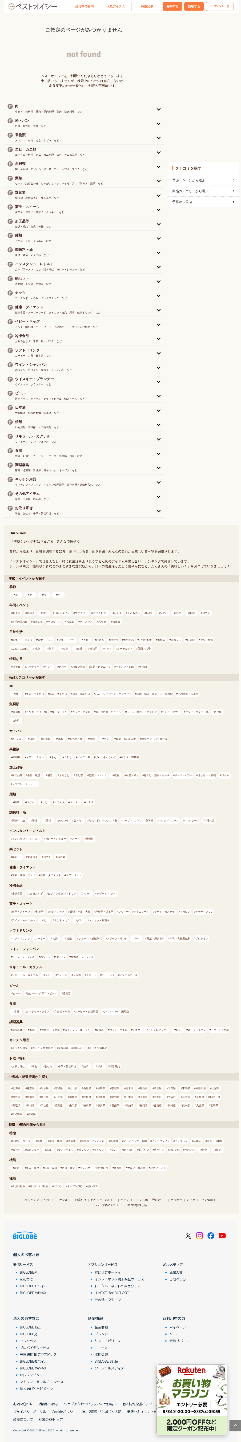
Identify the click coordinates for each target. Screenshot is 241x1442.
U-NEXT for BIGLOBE (112, 1292)
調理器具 (17, 1029)
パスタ (89, 802)
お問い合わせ (23, 1403)
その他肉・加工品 (188, 693)
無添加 (114, 1141)
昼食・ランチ (45, 639)
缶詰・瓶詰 (33, 775)
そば (45, 802)
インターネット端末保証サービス (119, 1279)
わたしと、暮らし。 (103, 1200)
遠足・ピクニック (100, 666)
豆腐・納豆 (132, 775)
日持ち (16, 1149)
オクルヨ (65, 1200)
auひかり (27, 1279)
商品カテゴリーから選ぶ (190, 191)
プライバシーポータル (29, 1411)
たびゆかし (209, 1200)
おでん (47, 857)
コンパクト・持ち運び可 (94, 1167)
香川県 (101, 1105)
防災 (51, 648)
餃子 (85, 1066)
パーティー (32, 666)
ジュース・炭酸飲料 (90, 938)
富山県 (45, 1097)
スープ (76, 838)
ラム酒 (77, 975)
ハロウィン (54, 621)
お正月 (16, 613)
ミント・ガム (62, 920)
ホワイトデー (100, 613)
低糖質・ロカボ (21, 1141)
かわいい (190, 1149)
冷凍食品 (17, 893)
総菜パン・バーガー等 (154, 738)
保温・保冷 (32, 1167)
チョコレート (141, 911)
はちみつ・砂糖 (207, 775)
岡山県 (45, 1105)
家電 (32, 1029)
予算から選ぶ (182, 202)
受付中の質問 (84, 6)
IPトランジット (31, 1375)
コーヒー (40, 938)
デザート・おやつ (106, 893)
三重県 (129, 1097)
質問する (172, 6)
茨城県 (115, 1088)
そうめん (59, 802)
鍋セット (17, 857)
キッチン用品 (20, 1048)
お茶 (55, 938)
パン (106, 738)
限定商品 (114, 1066)
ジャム (225, 775)
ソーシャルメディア (109, 1368)
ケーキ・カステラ (164, 911)
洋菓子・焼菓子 (104, 911)
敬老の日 (37, 621)
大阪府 (172, 1097)
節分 (45, 613)
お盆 (192, 613)
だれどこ (49, 1200)
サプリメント (73, 875)
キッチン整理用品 (42, 1048)
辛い (113, 1149)
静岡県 (101, 1097)
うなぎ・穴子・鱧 (36, 712)
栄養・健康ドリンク (23, 875)
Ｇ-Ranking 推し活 (135, 1205)
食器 (16, 1011)
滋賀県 (144, 1097)
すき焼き (32, 857)
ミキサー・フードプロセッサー (151, 1029)
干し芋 (79, 775)
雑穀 (92, 738)
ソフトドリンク (21, 938)
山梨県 (215, 1088)
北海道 (16, 1088)
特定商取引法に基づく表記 (101, 1411)
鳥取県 (16, 1105)
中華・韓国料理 (67, 1066)
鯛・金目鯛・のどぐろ (108, 712)
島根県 (31, 1105)
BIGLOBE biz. (30, 1327)
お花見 (118, 613)
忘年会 (102, 621)
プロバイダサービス (35, 1347)
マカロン (185, 911)
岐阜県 (87, 1097)
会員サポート (179, 1340)
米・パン (17, 738)
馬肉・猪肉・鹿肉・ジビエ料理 (155, 693)
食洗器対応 (18, 1186)
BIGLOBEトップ (51, 1419)
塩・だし (78, 820)
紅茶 (69, 938)
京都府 (158, 1097)
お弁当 (100, 639)
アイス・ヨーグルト (23, 920)
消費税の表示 (48, 1403)
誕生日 (16, 666)
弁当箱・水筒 (62, 1011)
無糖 (39, 1141)
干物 (218, 712)
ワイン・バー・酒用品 (116, 1011)
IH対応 (57, 1186)
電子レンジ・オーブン (77, 1029)
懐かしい (159, 1149)
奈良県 (200, 1097)
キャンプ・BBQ (125, 666)
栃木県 (129, 1088)
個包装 (118, 1167)
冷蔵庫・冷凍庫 (50, 1029)
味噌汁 (90, 838)
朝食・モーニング (22, 639)
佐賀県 (158, 1105)
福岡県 (144, 1105)
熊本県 (186, 1105)
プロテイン (201, 938)
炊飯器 (100, 1029)
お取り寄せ (18, 1066)
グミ (79, 920)
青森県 (31, 1088)
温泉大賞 (176, 1272)
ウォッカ (62, 975)
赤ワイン (45, 956)
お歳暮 (70, 621)
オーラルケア (125, 648)
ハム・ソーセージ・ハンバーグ (113, 693)
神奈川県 (201, 1088)
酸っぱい (128, 1149)
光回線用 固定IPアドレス (38, 1354)
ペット (108, 648)
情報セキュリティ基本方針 (147, 1411)
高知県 (129, 1105)
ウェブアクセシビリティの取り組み (90, 1403)
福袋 (37, 648)
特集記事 (147, 6)
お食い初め (78, 666)
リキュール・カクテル (25, 975)
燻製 (116, 775)
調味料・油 (18, 820)
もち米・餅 (76, 738)
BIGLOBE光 (28, 1272)
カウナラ (176, 1200)
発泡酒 (67, 993)
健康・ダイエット (50, 875)
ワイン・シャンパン (23, 956)
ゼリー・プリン (204, 911)
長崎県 (172, 1105)
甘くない (84, 1149)
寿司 (16, 720)
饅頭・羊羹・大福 (80, 911)
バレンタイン (62, 613)
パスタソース (191, 820)
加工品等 (17, 775)
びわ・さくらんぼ (105, 757)
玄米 (60, 738)
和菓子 (40, 911)
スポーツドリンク (117, 938)
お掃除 (191, 639)
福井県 (73, 1097)
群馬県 (144, 1088)
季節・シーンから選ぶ (188, 180)
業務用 (93, 648)
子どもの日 (133, 613)
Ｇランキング (30, 1200)
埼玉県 (158, 1088)
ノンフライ (181, 1141)
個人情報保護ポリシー (138, 1403)
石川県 (59, 1097)
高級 (48, 1149)
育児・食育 (206, 639)
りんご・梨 (83, 757)
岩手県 (45, 1088)
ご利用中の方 (174, 1318)
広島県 (59, 1105)
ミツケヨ (192, 1200)
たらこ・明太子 (171, 712)
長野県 (16, 1097)
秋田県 (73, 1088)
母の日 (150, 613)
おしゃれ (174, 1149)
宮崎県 (214, 1105)
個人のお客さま (26, 1254)
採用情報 (101, 1354)
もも (53, 757)
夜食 (85, 639)
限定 (218, 1149)
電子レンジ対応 (39, 1186)
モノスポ (142, 1200)
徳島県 (87, 1105)
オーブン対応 (75, 1186)
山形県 (87, 1088)
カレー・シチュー (55, 838)
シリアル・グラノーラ (25, 784)
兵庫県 (186, 1097)
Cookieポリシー (64, 1411)
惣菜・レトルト (98, 775)
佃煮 (49, 775)
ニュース (101, 1347)
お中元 (206, 613)
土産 (65, 648)
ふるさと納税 (20, 648)
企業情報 (95, 1318)
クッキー (123, 911)
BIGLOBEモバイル (33, 1286)
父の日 (164, 613)
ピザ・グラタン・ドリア (62, 893)
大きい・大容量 (136, 1167)
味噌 (34, 820)
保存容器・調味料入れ (71, 1048)
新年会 (31, 613)
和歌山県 (215, 1097)
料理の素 (209, 820)
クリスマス (86, 621)
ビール (16, 993)
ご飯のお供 (145, 639)
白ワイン (61, 956)
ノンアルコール (129, 975)
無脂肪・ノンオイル (92, 1141)
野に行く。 (159, 1200)
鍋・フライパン (197, 1029)
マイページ (221, 6)
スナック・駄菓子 (99, 920)
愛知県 (115, 1097)
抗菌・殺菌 (50, 1167)
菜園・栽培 (144, 648)
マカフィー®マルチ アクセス (42, 1381)
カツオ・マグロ (81, 712)
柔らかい (144, 1149)
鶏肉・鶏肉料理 (81, 693)
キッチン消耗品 (98, 1048)
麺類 (16, 802)
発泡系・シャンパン (82, 956)
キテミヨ (126, 1200)
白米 (32, 738)
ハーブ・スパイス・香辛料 (137, 820)
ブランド (101, 1334)
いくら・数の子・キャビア (141, 712)
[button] (84, 109)
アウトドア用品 (220, 1029)
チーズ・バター (184, 775)
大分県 (200, 1105)
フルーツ (86, 893)
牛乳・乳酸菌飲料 (180, 938)
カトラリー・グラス (37, 1011)
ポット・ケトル (118, 1029)
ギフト (48, 666)
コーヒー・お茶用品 (86, 1011)
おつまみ (129, 639)
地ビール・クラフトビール (41, 993)
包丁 (178, 1029)
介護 (79, 648)
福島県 (101, 1088)
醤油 (48, 820)
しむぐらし (177, 1279)
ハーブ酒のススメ (107, 1205)
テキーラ (91, 975)
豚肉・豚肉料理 (58, 693)
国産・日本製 (214, 1141)
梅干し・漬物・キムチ (157, 775)
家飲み (161, 639)
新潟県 (31, 1097)
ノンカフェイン (161, 1141)
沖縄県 (32, 1114)
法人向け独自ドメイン (36, 1388)
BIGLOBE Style (106, 1361)
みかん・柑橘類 (130, 757)
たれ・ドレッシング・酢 (103, 820)
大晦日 (116, 621)
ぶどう (68, 757)
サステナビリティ (108, 1340)
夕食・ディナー (67, 639)
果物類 (16, 757)
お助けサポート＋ (108, 1272)
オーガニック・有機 (135, 1141)
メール (174, 1334)
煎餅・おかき (57, 911)
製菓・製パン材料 (126, 738)
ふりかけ (64, 775)
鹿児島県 (17, 1114)
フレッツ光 (28, 1340)
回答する (194, 6)
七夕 (178, 613)
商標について (23, 1419)
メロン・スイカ (35, 757)
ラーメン (75, 802)
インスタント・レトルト (26, 838)
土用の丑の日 (20, 621)
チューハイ (108, 975)
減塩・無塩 (55, 1141)
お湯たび (80, 1200)
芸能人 (197, 1141)
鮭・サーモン (59, 712)
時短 (16, 1167)
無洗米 (46, 738)
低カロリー (32, 1149)
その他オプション (108, 1299)
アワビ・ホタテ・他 (197, 712)
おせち (48, 1066)
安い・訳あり (66, 1149)
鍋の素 (61, 857)
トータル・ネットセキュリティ (118, 1286)
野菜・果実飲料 (156, 938)
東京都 (186, 1088)
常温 (204, 1149)
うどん (31, 802)
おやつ (114, 639)
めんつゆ (63, 820)
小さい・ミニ (158, 1167)
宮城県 (59, 1088)
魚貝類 (16, 712)
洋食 (100, 1066)
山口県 (73, 1105)
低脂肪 (72, 1141)
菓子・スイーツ (21, 911)
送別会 (63, 666)
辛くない (99, 1149)
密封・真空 (68, 1167)
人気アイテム (116, 6)
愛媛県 (115, 1105)
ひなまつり (81, 613)
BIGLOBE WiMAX (33, 1292)
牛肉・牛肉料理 (35, 693)
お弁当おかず (35, 893)
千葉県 (172, 1088)
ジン (47, 975)
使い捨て (93, 1186)
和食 (34, 1066)
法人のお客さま (26, 1318)
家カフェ (176, 639)
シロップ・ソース (168, 820)
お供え (144, 666)
